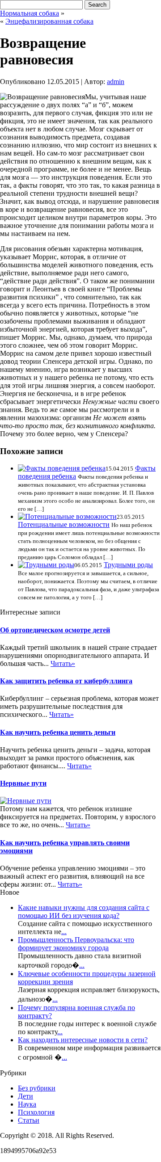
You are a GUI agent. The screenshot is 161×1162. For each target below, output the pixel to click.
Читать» (63, 663)
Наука (27, 1104)
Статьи (28, 1120)
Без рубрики (36, 1088)
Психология (36, 1112)
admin (115, 81)
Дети (25, 1096)
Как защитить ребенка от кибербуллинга (66, 681)
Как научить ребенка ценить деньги (57, 732)
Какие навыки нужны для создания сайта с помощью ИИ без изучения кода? (83, 911)
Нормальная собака (29, 13)
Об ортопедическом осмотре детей (55, 630)
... (64, 931)
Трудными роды (128, 564)
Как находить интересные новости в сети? (83, 1040)
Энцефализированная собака (49, 21)
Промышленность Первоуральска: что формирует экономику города (76, 943)
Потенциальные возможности (64, 524)
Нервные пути (23, 783)
